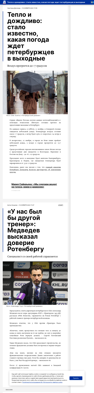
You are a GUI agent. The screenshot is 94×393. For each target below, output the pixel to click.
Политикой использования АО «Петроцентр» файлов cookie (42, 382)
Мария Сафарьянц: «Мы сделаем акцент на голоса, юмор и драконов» (34, 185)
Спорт (60, 205)
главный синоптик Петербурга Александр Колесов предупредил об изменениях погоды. (35, 169)
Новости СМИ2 (9, 389)
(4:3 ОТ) (57, 313)
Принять (76, 378)
